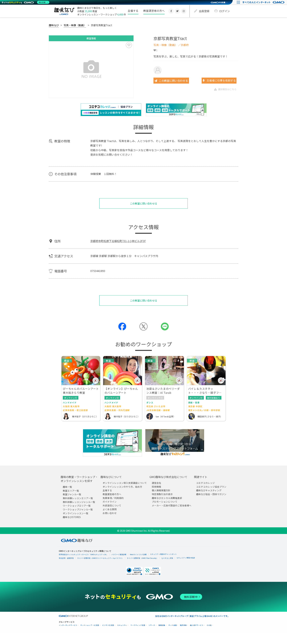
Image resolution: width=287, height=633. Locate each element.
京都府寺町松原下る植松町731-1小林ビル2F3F (118, 241)
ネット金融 (172, 625)
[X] (177, 11)
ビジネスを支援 (108, 625)
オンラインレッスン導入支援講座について (125, 482)
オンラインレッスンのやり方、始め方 (122, 486)
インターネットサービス (68, 625)
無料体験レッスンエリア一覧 (78, 498)
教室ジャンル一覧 (72, 494)
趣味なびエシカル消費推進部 (167, 498)
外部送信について (112, 505)
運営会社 (156, 482)
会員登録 (204, 11)
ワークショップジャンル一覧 (78, 509)
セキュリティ (122, 625)
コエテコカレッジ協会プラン (211, 486)
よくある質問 (110, 509)
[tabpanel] (91, 69)
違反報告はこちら (227, 89)
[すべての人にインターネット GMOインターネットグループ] (264, 2)
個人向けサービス (196, 625)
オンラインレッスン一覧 (75, 513)
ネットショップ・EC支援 (89, 625)
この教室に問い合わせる (173, 81)
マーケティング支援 (137, 625)
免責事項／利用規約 (113, 498)
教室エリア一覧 (71, 490)
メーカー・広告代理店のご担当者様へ (171, 505)
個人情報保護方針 (161, 490)
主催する (133, 11)
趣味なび (54, 25)
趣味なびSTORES (72, 517)
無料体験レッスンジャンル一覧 (79, 502)
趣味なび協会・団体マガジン (211, 494)
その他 (209, 625)
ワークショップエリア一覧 (77, 505)
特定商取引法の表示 (162, 494)
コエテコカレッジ (205, 482)
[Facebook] (171, 11)
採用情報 (156, 486)
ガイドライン (110, 501)
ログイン (224, 11)
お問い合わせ (110, 513)
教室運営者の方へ (154, 11)
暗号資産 (183, 625)
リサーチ (151, 625)
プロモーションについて (164, 501)
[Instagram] (183, 11)
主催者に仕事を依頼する (221, 80)
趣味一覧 (67, 486)
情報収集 (161, 625)
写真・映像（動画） (75, 25)
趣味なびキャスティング (209, 490)
